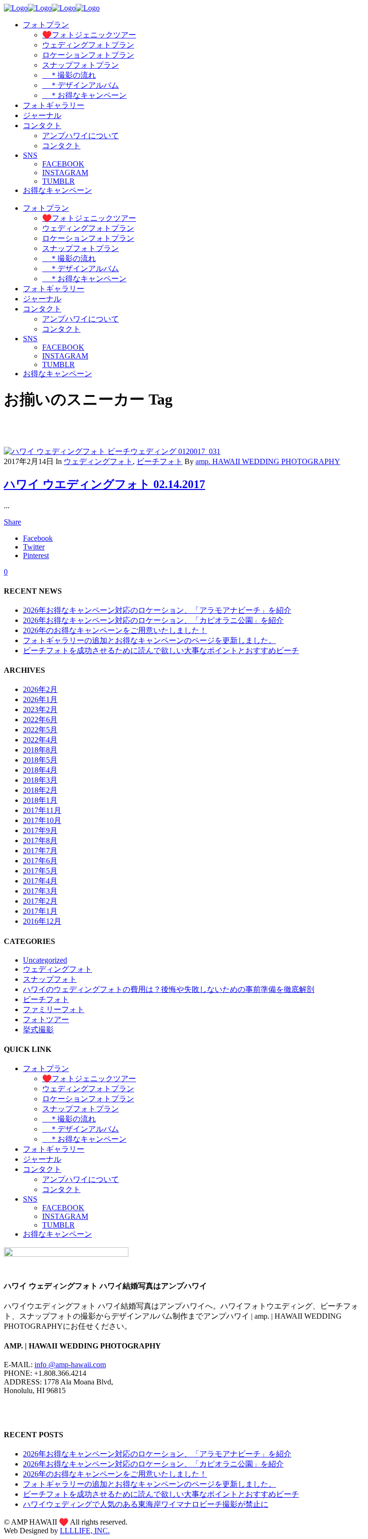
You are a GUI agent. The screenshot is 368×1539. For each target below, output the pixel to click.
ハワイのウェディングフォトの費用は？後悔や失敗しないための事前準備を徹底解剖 (168, 989)
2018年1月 (40, 800)
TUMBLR (58, 1225)
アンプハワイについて (80, 1179)
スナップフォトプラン (80, 1109)
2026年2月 (40, 689)
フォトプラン (46, 1068)
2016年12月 (42, 921)
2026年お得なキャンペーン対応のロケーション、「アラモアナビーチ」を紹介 (157, 610)
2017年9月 (40, 830)
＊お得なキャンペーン (84, 1139)
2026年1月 (40, 699)
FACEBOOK (63, 1208)
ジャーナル (42, 1159)
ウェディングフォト (98, 461)
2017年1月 (40, 911)
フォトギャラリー (53, 1149)
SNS (30, 1199)
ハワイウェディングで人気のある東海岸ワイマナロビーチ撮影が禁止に (145, 1504)
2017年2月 (40, 901)
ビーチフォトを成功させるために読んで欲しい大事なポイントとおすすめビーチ (161, 650)
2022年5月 (40, 730)
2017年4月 (40, 881)
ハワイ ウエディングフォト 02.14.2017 (104, 484)
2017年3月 (40, 891)
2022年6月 (40, 720)
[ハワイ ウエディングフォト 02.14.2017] (112, 451)
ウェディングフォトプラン (88, 1089)
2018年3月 (40, 780)
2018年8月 (40, 750)
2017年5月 (40, 871)
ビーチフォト (160, 461)
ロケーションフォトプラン (88, 1099)
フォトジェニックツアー (89, 1078)
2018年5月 (40, 760)
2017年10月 (42, 820)
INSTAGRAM (65, 1216)
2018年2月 (40, 790)
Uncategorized (45, 960)
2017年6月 (40, 861)
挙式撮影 (38, 1030)
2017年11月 (42, 810)
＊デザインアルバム (80, 1129)
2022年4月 (40, 740)
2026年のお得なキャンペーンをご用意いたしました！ (115, 630)
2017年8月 (40, 840)
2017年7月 (40, 851)
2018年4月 (40, 770)
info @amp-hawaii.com (70, 1364)
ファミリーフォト (53, 1009)
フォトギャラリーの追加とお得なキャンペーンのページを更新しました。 (149, 640)
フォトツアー (46, 1019)
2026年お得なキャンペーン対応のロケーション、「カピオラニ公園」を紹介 (153, 620)
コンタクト (42, 1169)
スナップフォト (50, 979)
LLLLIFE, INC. (85, 1531)
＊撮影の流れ (69, 1119)
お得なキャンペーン (57, 1234)
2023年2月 (40, 709)
